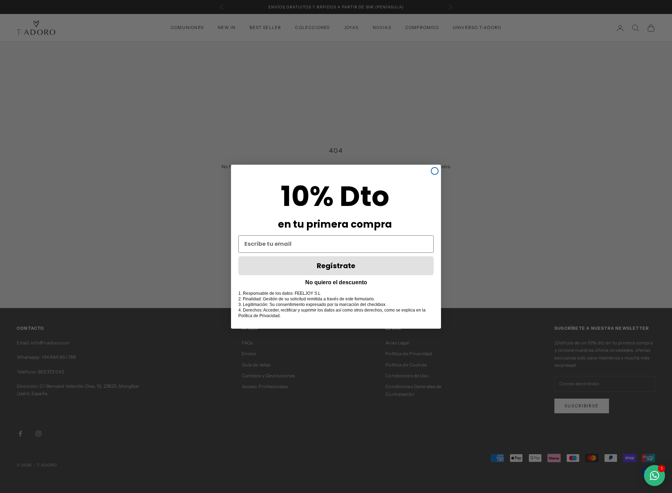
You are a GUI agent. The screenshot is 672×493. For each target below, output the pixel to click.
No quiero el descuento (336, 282)
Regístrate (336, 266)
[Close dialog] (434, 170)
